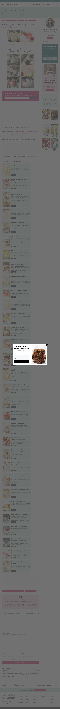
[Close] (47, 345)
